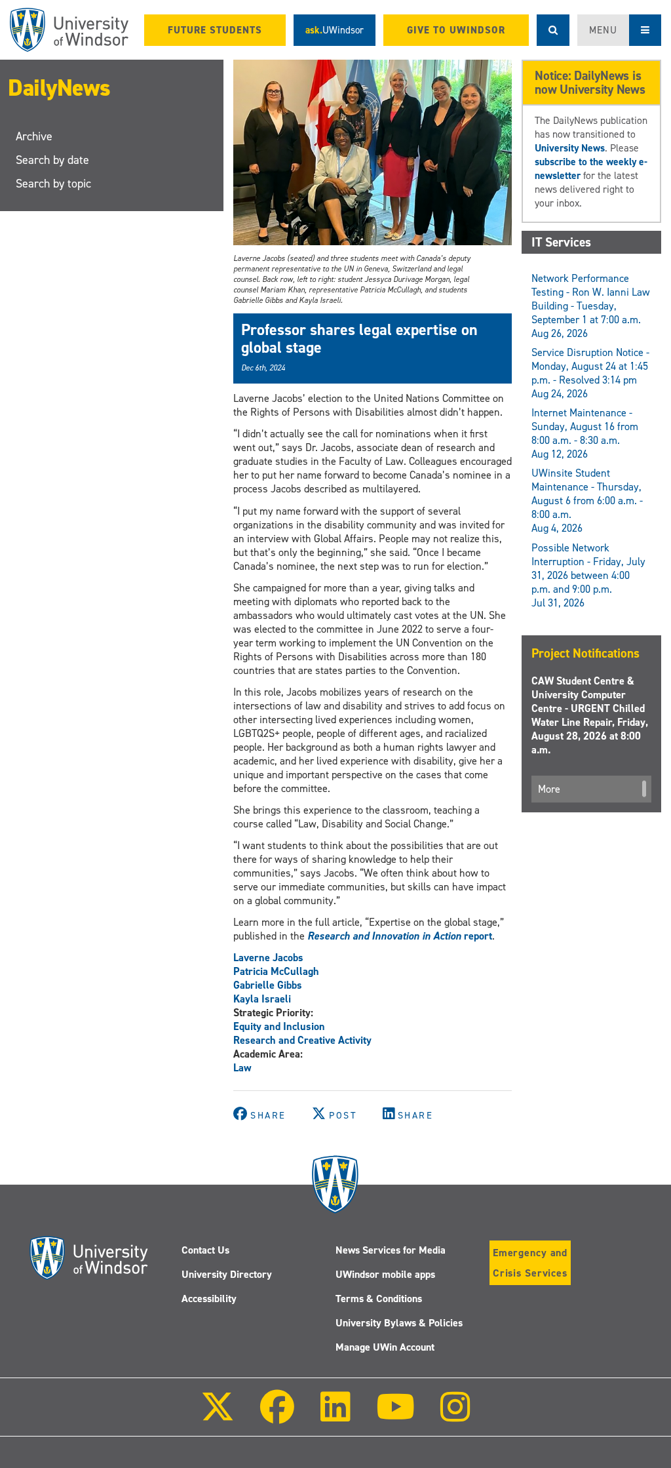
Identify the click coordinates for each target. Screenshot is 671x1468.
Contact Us (205, 1250)
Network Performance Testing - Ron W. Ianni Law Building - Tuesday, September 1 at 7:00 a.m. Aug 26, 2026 (590, 305)
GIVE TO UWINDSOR (456, 30)
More (549, 789)
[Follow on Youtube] (395, 1416)
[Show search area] (553, 30)
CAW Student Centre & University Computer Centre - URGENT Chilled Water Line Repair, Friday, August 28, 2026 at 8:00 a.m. (589, 715)
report (399, 936)
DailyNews (59, 88)
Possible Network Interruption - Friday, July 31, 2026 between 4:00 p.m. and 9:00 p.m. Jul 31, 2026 (588, 575)
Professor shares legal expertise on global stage (359, 338)
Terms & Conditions (379, 1298)
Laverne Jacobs (268, 957)
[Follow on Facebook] (277, 1416)
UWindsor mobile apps (385, 1274)
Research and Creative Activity (302, 1040)
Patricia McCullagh (276, 971)
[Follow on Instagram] (455, 1416)
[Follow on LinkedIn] (335, 1416)
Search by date (52, 160)
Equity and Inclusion (279, 1026)
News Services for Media (391, 1250)
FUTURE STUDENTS (215, 30)
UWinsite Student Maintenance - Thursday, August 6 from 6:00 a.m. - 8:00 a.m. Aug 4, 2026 (587, 500)
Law (242, 1068)
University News (570, 148)
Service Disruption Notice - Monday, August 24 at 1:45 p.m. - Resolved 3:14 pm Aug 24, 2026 (590, 373)
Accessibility (209, 1298)
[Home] (69, 30)
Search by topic (53, 183)
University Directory (227, 1274)
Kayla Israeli (262, 999)
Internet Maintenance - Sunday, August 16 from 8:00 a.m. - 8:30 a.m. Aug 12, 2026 (584, 433)
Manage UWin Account (385, 1347)
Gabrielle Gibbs (267, 985)
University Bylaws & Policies (399, 1323)
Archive (34, 136)
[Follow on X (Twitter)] (217, 1416)
